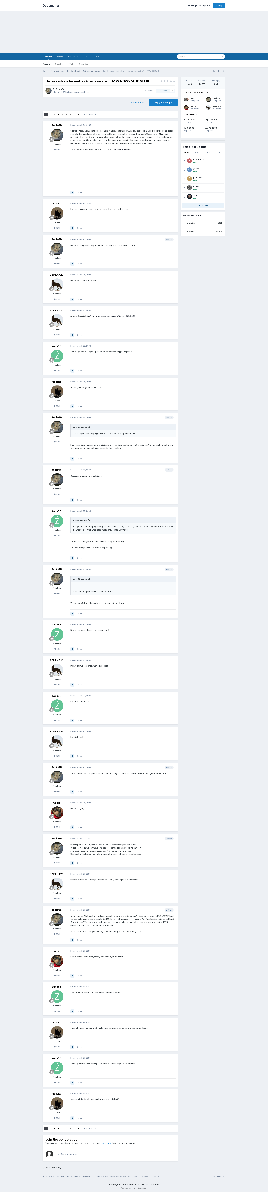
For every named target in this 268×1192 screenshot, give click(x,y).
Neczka (56, 203)
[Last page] (79, 114)
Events (97, 57)
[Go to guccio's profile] (189, 169)
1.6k (58, 370)
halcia (56, 802)
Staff (71, 64)
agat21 (196, 195)
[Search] (222, 56)
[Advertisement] (134, 32)
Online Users (84, 64)
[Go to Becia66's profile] (48, 91)
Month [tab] (197, 152)
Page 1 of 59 (89, 115)
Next (72, 115)
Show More (203, 206)
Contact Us (143, 1184)
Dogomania (51, 5)
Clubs (87, 57)
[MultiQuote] (72, 192)
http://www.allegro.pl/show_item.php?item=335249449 (110, 316)
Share (149, 91)
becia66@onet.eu (122, 149)
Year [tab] (208, 152)
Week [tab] (186, 152)
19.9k (58, 299)
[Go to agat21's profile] (189, 196)
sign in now (106, 1143)
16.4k (58, 827)
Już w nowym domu (79, 92)
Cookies (155, 1184)
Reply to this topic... (69, 1154)
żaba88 (56, 346)
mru (192, 98)
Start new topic (137, 102)
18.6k (58, 149)
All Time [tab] (219, 152)
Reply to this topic (163, 102)
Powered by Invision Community (134, 1188)
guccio (196, 169)
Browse (48, 57)
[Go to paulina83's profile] (189, 178)
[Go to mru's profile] (186, 99)
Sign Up (219, 5)
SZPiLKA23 (57, 274)
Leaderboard (74, 57)
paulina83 (197, 177)
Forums (46, 64)
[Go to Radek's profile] (189, 187)
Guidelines (59, 64)
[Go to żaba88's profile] (57, 356)
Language (114, 1184)
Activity (60, 57)
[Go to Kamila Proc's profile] (189, 160)
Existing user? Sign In (198, 6)
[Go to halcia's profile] (57, 812)
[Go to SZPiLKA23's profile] (57, 284)
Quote (79, 192)
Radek (196, 186)
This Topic (211, 57)
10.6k (58, 228)
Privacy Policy (129, 1184)
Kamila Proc (198, 160)
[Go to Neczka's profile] (57, 213)
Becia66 (60, 89)
